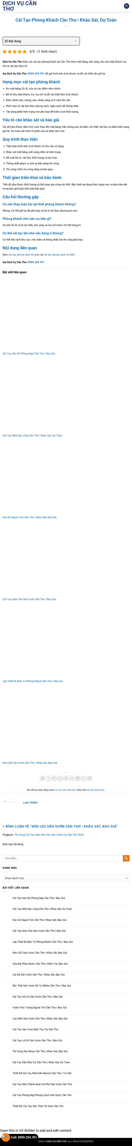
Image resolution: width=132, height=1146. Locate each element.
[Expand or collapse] (76, 41)
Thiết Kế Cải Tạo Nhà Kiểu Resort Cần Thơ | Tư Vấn (42, 1073)
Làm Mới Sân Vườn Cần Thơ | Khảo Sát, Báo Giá (40, 1018)
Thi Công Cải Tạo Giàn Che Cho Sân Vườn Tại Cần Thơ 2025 (48, 834)
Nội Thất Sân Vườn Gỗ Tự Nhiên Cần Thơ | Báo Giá (42, 985)
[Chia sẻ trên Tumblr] (83, 778)
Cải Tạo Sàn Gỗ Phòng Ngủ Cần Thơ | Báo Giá (29, 353)
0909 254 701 (36, 73)
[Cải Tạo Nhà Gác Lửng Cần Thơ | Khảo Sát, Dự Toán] (66, 396)
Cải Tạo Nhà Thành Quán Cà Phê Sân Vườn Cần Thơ (42, 1084)
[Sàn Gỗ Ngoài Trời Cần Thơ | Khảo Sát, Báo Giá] (66, 478)
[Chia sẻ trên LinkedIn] (77, 778)
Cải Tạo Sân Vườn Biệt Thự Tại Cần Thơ (35, 1029)
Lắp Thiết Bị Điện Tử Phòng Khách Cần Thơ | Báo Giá (33, 681)
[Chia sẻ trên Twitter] (54, 778)
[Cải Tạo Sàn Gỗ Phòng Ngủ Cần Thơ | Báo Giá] (66, 314)
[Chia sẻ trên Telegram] (89, 778)
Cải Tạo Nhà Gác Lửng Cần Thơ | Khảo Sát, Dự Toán (32, 435)
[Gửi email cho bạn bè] (60, 778)
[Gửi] (126, 858)
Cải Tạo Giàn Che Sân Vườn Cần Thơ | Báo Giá (29, 599)
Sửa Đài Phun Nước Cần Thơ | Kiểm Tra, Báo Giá (40, 963)
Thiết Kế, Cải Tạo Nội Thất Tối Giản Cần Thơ (38, 1106)
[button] (126, 6)
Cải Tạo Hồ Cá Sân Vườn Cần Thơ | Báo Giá (38, 996)
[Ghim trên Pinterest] (66, 778)
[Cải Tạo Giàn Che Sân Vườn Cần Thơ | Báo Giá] (66, 560)
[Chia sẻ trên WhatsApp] (42, 778)
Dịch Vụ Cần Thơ (20, 6)
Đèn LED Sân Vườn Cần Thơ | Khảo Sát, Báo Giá (30, 762)
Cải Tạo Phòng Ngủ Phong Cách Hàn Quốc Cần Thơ (42, 1095)
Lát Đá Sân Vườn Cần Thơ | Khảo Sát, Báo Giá (39, 974)
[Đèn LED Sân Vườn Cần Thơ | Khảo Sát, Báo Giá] (66, 724)
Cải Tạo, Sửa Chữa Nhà (65, 790)
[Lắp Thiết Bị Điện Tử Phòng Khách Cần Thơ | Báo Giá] (66, 642)
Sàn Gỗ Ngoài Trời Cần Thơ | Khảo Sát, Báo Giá (29, 517)
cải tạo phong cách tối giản (24, 254)
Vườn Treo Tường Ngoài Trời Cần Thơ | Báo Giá (40, 1007)
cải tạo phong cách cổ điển (59, 254)
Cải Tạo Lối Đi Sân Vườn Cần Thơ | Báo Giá (37, 1040)
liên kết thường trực (95, 790)
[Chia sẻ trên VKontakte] (72, 778)
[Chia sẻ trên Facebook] (48, 778)
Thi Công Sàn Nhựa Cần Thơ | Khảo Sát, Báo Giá (40, 1051)
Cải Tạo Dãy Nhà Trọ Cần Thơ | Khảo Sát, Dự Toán (41, 1062)
